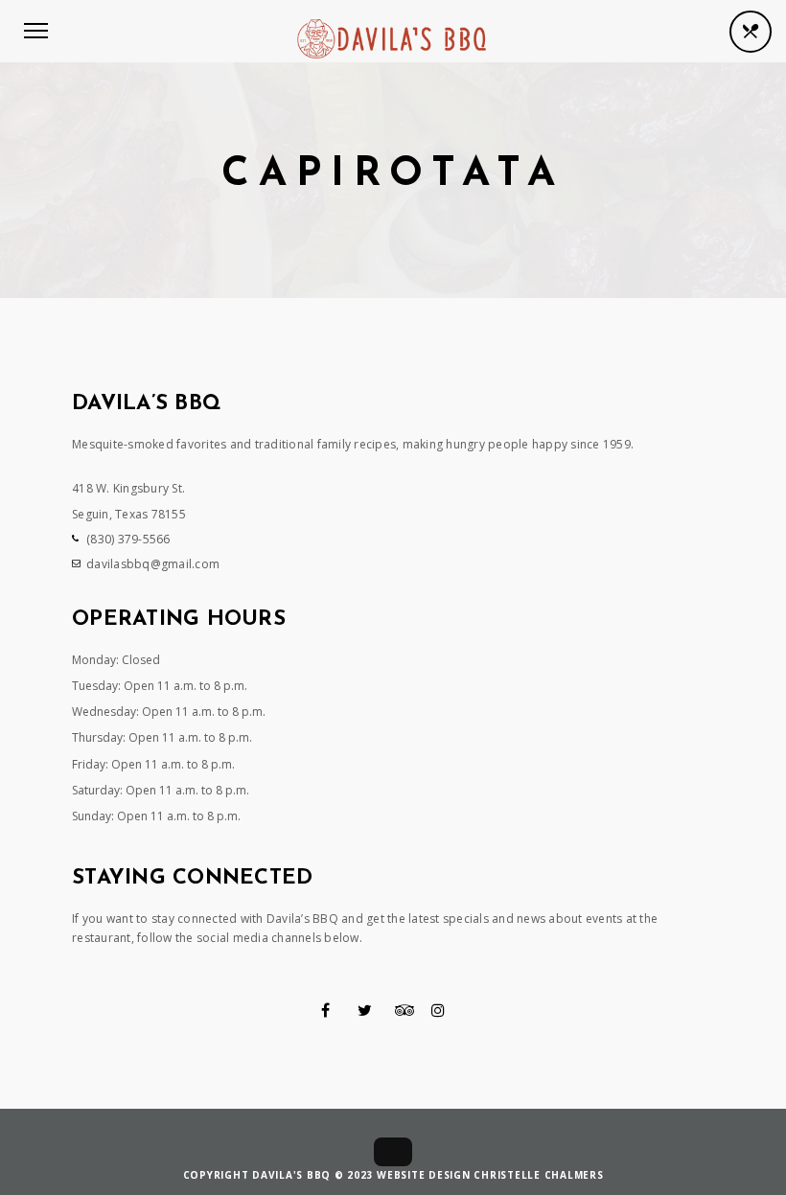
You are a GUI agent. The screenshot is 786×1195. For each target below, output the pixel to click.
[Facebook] (325, 1010)
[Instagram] (438, 1010)
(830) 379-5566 (128, 539)
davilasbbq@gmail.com (153, 564)
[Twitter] (365, 1010)
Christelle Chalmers (538, 1175)
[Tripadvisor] (405, 1010)
